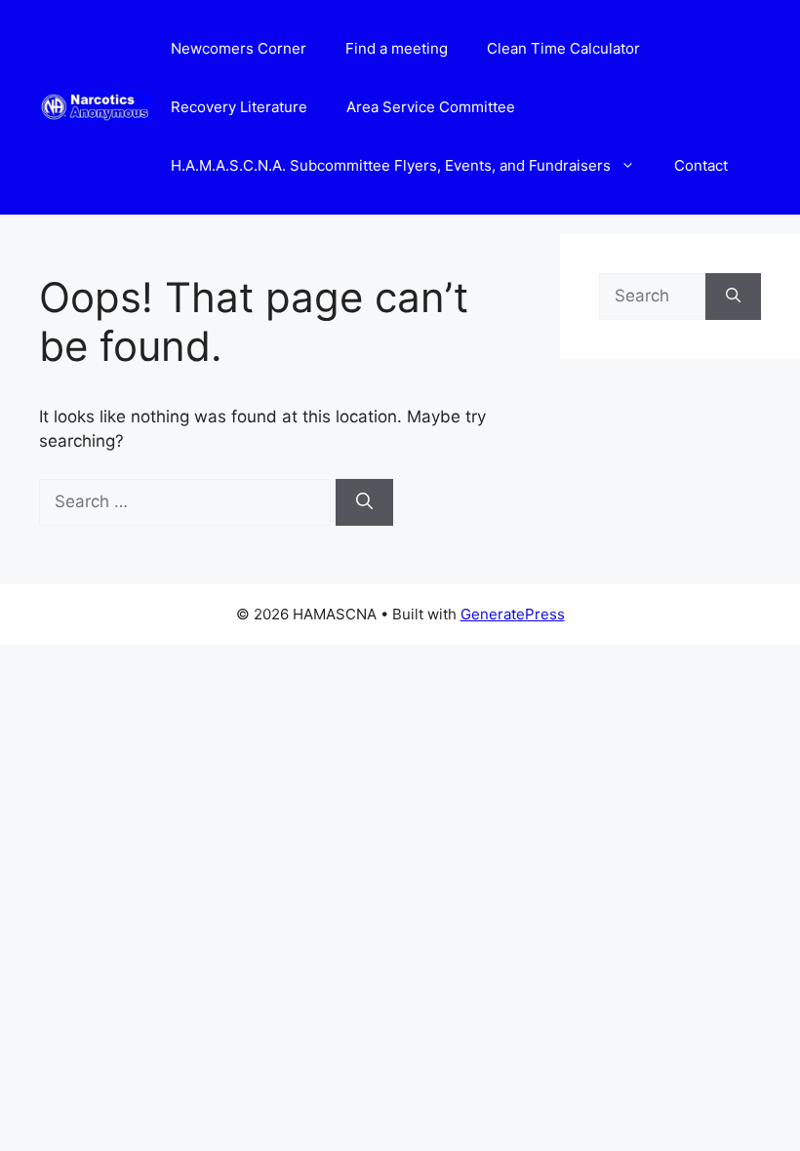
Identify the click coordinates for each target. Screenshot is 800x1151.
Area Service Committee (430, 107)
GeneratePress (512, 614)
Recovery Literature (239, 107)
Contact (701, 165)
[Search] (364, 502)
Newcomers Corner (238, 48)
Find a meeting (396, 48)
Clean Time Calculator (563, 48)
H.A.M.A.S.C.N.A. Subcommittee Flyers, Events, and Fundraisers (391, 165)
